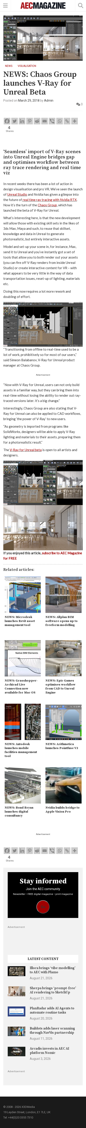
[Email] (44, 121)
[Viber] (52, 121)
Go (43, 907)
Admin (48, 100)
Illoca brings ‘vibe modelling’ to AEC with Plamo (52, 970)
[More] (74, 121)
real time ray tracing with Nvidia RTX (50, 200)
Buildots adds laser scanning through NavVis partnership (52, 1030)
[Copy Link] (67, 121)
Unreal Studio (17, 194)
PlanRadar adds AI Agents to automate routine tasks (52, 1010)
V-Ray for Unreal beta (26, 450)
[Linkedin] (22, 121)
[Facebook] (7, 121)
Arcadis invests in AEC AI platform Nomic (49, 1051)
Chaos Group (47, 205)
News (8, 66)
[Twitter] (14, 121)
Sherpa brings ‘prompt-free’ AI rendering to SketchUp (53, 990)
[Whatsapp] (59, 121)
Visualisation (27, 66)
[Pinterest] (29, 121)
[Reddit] (37, 121)
